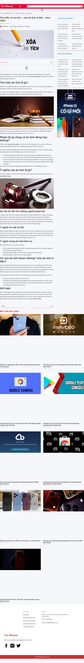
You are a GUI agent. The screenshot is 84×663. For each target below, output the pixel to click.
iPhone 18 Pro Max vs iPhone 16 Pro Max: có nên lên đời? (77, 81)
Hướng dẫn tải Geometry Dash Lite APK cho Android (63, 46)
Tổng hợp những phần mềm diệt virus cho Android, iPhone (77, 36)
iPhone (22, 26)
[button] (20, 6)
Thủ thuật (27, 26)
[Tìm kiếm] (82, 6)
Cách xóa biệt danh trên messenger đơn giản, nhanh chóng (63, 26)
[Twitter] (18, 646)
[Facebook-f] (6, 646)
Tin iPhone (7, 6)
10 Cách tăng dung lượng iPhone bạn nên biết (77, 46)
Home (1, 13)
